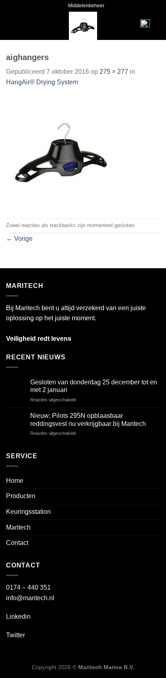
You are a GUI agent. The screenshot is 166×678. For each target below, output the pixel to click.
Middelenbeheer (86, 5)
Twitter (15, 635)
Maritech (18, 527)
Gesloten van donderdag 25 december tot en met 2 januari (93, 386)
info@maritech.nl (30, 598)
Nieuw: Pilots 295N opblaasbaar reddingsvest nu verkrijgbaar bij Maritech (88, 419)
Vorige (19, 238)
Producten (20, 495)
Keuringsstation (28, 511)
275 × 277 (114, 71)
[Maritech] (83, 26)
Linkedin (18, 616)
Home (14, 480)
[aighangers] (61, 152)
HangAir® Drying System (42, 82)
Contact (17, 542)
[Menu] (18, 26)
